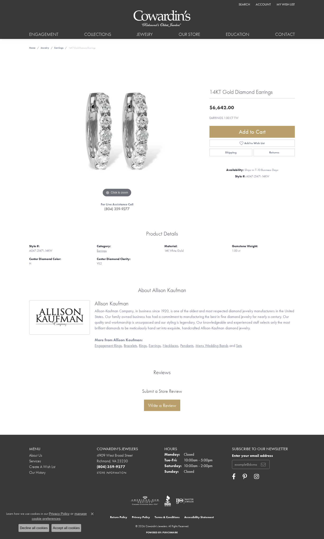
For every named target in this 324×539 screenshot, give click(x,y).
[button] (244, 4)
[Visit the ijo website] (185, 501)
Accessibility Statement (199, 517)
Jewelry (145, 34)
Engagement (43, 34)
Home (32, 47)
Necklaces (170, 345)
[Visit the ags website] (145, 501)
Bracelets (130, 345)
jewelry (45, 47)
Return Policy (118, 517)
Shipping (230, 152)
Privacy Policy (141, 517)
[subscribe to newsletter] (263, 464)
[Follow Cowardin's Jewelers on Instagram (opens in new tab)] (256, 476)
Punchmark (170, 532)
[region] (117, 127)
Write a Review (162, 405)
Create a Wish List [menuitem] (42, 466)
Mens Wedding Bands (211, 345)
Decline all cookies (34, 528)
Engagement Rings (108, 345)
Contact (285, 34)
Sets (239, 345)
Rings (143, 345)
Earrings (58, 47)
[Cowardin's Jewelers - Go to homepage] (162, 18)
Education (237, 34)
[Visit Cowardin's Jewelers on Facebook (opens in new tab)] (234, 476)
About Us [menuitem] (35, 455)
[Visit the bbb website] (167, 501)
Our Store (189, 34)
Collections (97, 34)
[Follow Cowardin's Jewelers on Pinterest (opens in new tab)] (244, 476)
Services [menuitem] (35, 461)
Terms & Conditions (167, 517)
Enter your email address (252, 455)
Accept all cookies (66, 528)
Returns (274, 152)
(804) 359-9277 (117, 208)
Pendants (187, 345)
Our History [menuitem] (37, 472)
